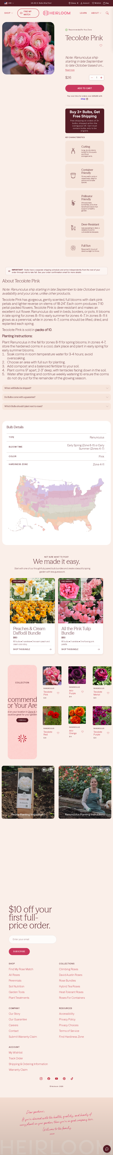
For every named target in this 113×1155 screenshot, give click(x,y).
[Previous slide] (46, 716)
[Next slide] (58, 716)
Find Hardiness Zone (71, 1036)
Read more (70, 70)
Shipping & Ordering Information (28, 1064)
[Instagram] (41, 1078)
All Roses (14, 975)
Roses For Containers (72, 998)
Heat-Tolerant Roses (71, 992)
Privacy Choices (68, 1025)
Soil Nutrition (16, 986)
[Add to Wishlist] (84, 46)
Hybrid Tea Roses (69, 986)
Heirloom (54, 1086)
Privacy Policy (67, 1019)
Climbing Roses (68, 969)
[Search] (107, 13)
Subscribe (19, 951)
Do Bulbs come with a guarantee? (19, 397)
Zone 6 (31, 711)
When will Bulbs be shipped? (17, 388)
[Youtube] (56, 1078)
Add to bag (52, 681)
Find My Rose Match (21, 969)
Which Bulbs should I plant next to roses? (23, 406)
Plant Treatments (19, 998)
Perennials (15, 980)
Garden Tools (17, 992)
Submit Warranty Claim (23, 1036)
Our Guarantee (18, 1019)
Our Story (14, 1013)
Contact (14, 1031)
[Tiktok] (72, 1078)
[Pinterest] (64, 1078)
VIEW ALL (22, 720)
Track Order (16, 1058)
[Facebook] (48, 1078)
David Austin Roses (70, 975)
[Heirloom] (56, 13)
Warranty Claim (18, 1069)
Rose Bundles (67, 980)
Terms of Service (69, 1031)
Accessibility (66, 1013)
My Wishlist (15, 1052)
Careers (13, 1025)
